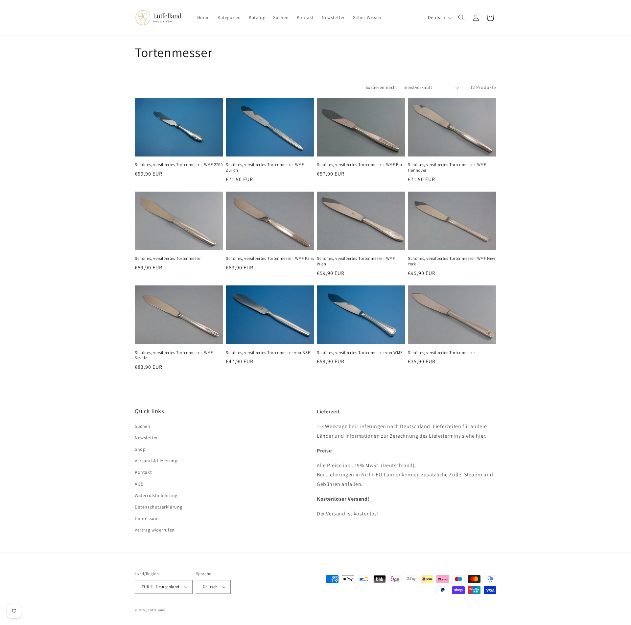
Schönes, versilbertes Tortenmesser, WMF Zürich (265, 167)
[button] (461, 17)
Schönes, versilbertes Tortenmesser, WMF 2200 (178, 164)
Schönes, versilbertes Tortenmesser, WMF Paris (270, 258)
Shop (140, 449)
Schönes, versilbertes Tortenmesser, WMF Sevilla (174, 355)
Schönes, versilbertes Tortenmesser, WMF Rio (359, 164)
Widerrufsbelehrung (156, 495)
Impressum (147, 518)
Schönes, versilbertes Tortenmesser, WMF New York (451, 261)
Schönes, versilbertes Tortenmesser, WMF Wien (356, 261)
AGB (139, 484)
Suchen (143, 426)
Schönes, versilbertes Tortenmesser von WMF (359, 352)
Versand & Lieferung (156, 461)
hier (480, 435)
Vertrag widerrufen (155, 530)
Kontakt (143, 472)
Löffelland (157, 610)
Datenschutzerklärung (158, 507)
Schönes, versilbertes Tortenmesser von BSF (268, 352)
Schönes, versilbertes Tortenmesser (168, 258)
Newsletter (146, 438)
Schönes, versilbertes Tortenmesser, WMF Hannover (447, 167)
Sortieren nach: (381, 87)
